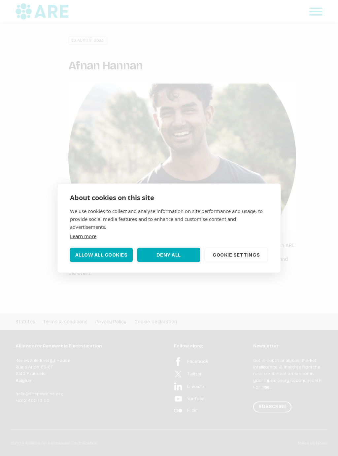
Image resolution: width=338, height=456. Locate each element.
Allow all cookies (101, 255)
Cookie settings (236, 255)
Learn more (83, 235)
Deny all (168, 255)
